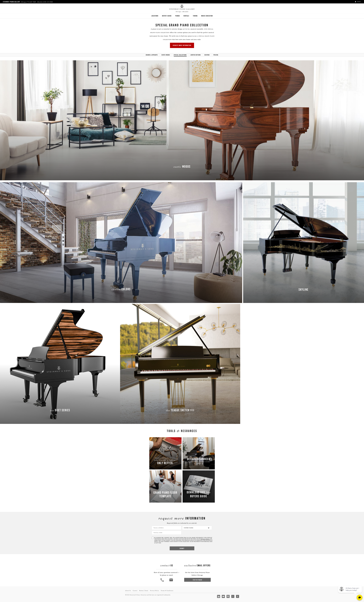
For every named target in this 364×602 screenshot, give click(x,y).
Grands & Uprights (152, 55)
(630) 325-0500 (48, 2)
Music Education (207, 16)
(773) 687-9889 (31, 2)
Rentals (186, 16)
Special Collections (180, 55)
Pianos (177, 16)
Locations (154, 16)
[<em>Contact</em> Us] (171, 581)
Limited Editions (195, 55)
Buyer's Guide (167, 16)
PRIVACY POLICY (205, 539)
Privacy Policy (154, 590)
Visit (359, 1)
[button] (162, 581)
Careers (135, 590)
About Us (128, 590)
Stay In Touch (197, 580)
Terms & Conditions (167, 590)
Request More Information (182, 45)
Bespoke (207, 55)
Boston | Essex (143, 590)
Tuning (195, 16)
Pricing (215, 55)
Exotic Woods (166, 55)
